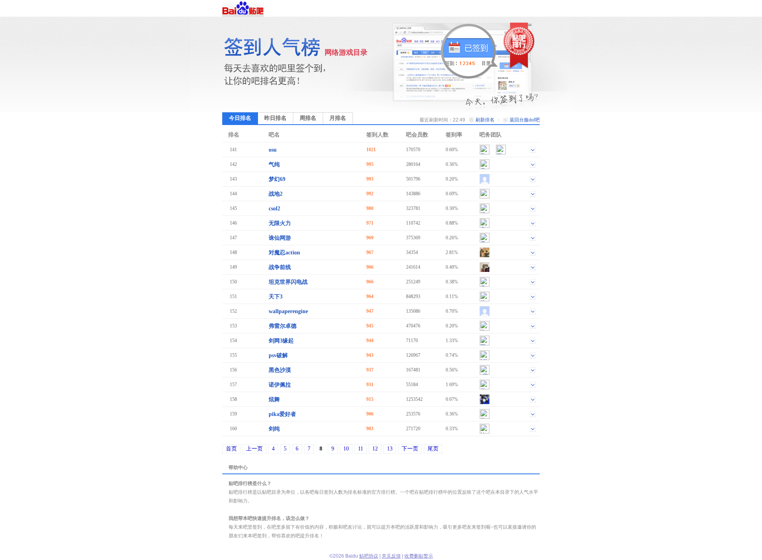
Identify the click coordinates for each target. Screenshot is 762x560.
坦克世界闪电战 (288, 282)
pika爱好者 (282, 414)
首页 (231, 449)
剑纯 (274, 429)
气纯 (274, 164)
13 (390, 449)
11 (360, 449)
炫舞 (274, 399)
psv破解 (278, 355)
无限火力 (280, 223)
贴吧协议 (368, 556)
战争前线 (280, 267)
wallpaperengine (288, 311)
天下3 (276, 297)
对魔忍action (284, 253)
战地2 (276, 194)
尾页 (433, 449)
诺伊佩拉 (280, 385)
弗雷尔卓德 (282, 326)
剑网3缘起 (281, 341)
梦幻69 (277, 179)
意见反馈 (391, 556)
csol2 (274, 209)
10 (346, 449)
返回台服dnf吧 (525, 120)
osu (273, 150)
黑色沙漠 (280, 370)
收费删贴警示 (418, 556)
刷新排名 (485, 120)
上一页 (254, 449)
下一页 (410, 449)
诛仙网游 (280, 238)
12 (375, 449)
